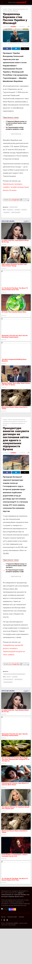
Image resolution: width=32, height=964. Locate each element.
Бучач (9, 676)
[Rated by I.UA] (4, 909)
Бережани (10, 209)
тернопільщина (15, 212)
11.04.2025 (22, 452)
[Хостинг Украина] (12, 909)
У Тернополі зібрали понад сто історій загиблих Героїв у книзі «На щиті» (16, 123)
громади (17, 209)
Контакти (21, 917)
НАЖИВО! (13, 26)
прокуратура (18, 679)
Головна (5, 9)
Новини (10, 9)
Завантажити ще (16, 134)
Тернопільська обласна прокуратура (14, 674)
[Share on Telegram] (16, 48)
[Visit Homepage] (17, 2)
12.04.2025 (22, 26)
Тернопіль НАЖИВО (13, 923)
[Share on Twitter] (25, 48)
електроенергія (8, 679)
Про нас (3, 917)
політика (23, 209)
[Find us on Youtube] (4, 920)
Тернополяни (13, 207)
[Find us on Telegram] (7, 920)
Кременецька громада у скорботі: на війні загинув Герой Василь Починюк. (16, 187)
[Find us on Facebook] (1, 920)
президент (7, 212)
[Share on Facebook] (7, 48)
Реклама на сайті (12, 917)
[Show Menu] (2, 2)
